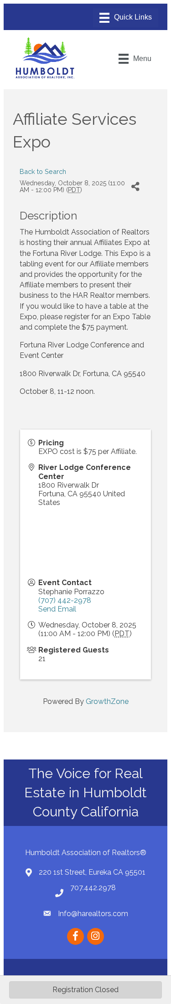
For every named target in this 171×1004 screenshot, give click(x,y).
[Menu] (125, 17)
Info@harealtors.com (93, 913)
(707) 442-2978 (64, 600)
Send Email (57, 609)
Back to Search (43, 171)
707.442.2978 (93, 887)
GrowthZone (107, 701)
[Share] (135, 187)
